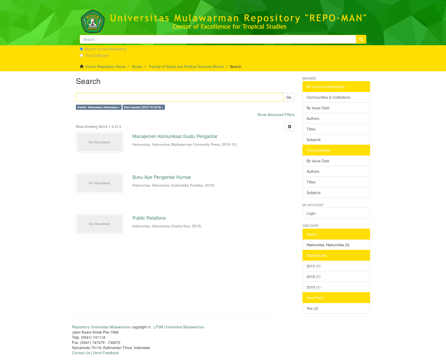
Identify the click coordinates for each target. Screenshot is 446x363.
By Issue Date (318, 107)
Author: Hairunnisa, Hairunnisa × (98, 107)
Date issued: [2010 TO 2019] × (143, 107)
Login (311, 213)
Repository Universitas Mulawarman (101, 326)
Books (137, 66)
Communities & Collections (328, 97)
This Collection (97, 55)
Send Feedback (106, 352)
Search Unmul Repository (106, 48)
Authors (313, 118)
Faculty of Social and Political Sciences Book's (186, 66)
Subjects (314, 139)
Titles (311, 129)
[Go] (361, 39)
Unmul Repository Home (105, 66)
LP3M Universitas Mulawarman (179, 326)
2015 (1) (314, 265)
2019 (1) (314, 287)
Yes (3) (312, 308)
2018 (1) (314, 276)
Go (288, 97)
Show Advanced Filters (276, 114)
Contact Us (81, 352)
